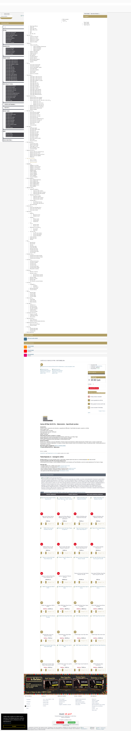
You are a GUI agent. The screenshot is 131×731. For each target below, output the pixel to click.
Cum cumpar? (62, 699)
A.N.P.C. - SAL (95, 708)
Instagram (28, 701)
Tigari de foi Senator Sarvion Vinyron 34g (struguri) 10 (81, 547)
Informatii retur (62, 701)
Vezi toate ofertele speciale (95, 494)
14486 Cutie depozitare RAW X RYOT (48, 606)
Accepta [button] (14, 726)
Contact (44, 705)
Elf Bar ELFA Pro (98, 366)
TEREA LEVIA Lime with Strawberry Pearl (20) (48, 547)
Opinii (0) (45, 418)
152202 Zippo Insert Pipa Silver (81, 634)
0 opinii (100, 410)
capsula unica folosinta (80, 492)
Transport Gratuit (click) (65, 465)
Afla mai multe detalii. (33, 338)
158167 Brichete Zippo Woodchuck (98, 664)
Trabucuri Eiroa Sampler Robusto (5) (98, 547)
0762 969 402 (45, 704)
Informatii (45, 419)
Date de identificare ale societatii (98, 704)
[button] (51, 523)
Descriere (45, 416)
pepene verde (65, 492)
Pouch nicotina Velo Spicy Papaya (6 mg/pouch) (64, 547)
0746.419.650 (31, 346)
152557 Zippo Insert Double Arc (81, 663)
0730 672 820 (45, 702)
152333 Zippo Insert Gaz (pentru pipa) (65, 664)
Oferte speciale (73, 494)
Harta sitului (94, 710)
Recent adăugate (51, 494)
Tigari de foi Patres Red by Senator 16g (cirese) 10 (48, 517)
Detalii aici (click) (72, 468)
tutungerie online (58, 457)
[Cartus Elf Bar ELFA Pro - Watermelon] (57, 366)
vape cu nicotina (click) (60, 445)
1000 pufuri (59, 492)
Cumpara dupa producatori (80, 699)
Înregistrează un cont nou (52, 453)
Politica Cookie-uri (95, 703)
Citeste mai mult (7, 723)
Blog (27, 708)
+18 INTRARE (72, 722)
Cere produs (77, 704)
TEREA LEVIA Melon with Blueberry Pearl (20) (98, 517)
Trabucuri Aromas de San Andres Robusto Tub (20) (81, 574)
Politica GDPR (95, 701)
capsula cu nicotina (72, 492)
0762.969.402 (31, 354)
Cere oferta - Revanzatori (80, 703)
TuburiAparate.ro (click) (64, 470)
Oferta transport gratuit (79, 701)
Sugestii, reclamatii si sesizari (65, 704)
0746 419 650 (45, 700)
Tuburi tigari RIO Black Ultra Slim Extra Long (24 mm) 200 (98, 574)
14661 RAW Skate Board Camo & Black (64, 606)
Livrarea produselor (63, 700)
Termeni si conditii (95, 700)
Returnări (61, 703)
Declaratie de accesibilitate (97, 706)
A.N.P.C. (93, 707)
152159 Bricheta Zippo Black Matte (64, 635)
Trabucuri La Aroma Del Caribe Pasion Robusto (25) (48, 576)
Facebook (28, 699)
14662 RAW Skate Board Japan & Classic (81, 606)
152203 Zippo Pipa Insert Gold (98, 634)
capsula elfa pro (47, 492)
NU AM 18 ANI (60, 722)
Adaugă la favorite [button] (93, 391)
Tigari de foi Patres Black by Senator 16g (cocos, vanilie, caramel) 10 (65, 517)
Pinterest (28, 703)
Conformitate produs (48, 420)
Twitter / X (28, 706)
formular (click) (71, 469)
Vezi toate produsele (97, 393)
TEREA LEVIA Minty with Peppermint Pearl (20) (81, 517)
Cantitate (89, 384)
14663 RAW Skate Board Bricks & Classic (98, 606)
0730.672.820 (31, 350)
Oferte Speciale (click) (62, 467)
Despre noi (94, 699)
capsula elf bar (54, 492)
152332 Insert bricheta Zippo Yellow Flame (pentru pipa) (48, 664)
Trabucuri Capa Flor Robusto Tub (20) (64, 576)
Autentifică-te (43, 453)
